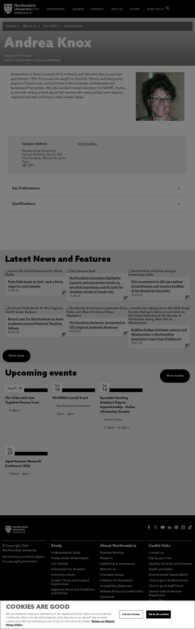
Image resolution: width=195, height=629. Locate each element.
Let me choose (131, 614)
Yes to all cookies (158, 614)
